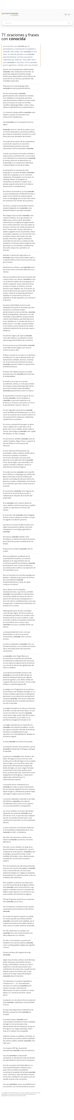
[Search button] (69, 23)
